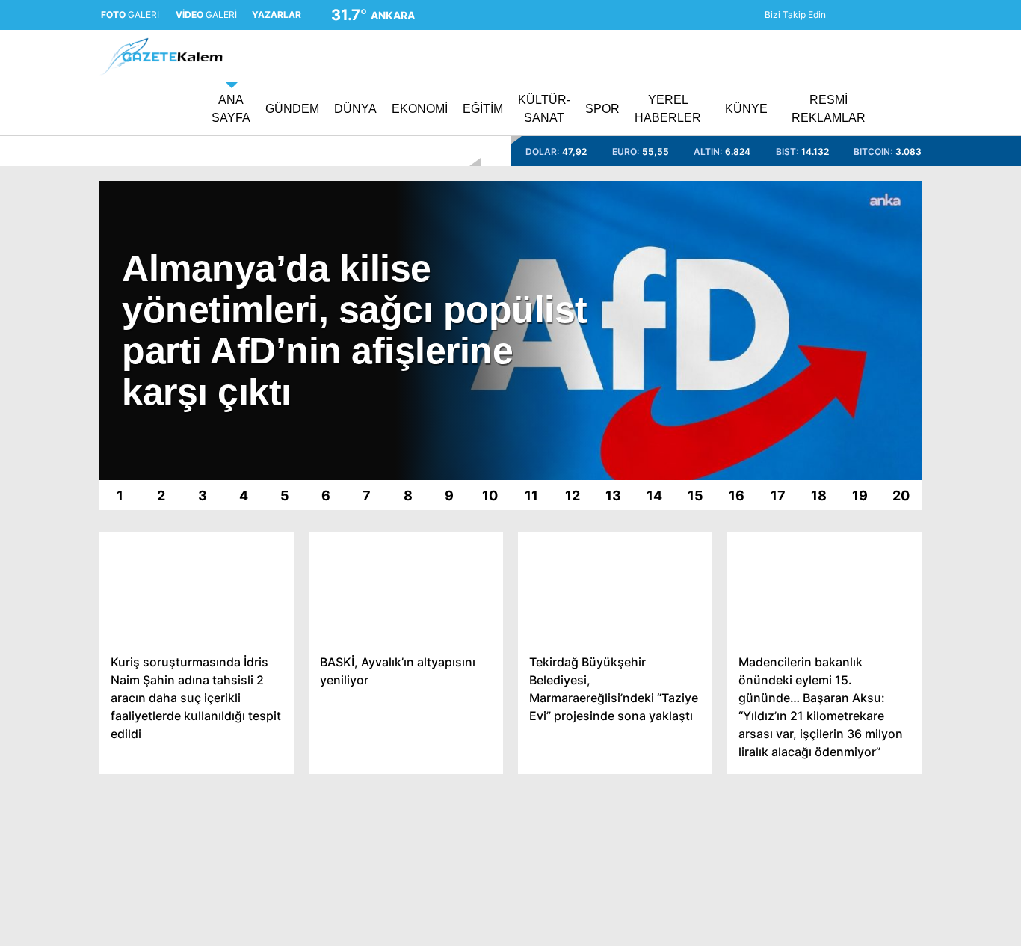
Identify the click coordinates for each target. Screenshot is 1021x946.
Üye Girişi (883, 240)
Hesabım (871, 729)
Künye (864, 669)
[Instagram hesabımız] (816, 15)
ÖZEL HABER (884, 580)
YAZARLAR (878, 550)
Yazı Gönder (879, 849)
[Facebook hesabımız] (776, 15)
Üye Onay (874, 819)
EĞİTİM (868, 460)
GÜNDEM (874, 340)
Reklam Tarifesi (887, 699)
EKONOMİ (876, 400)
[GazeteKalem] (161, 68)
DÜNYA (868, 370)
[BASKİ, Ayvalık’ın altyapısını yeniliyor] (406, 587)
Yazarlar (879, 177)
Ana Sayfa (884, 83)
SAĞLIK (869, 490)
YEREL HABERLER (898, 639)
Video (873, 146)
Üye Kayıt (873, 789)
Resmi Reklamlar (802, 108)
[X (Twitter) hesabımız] (796, 15)
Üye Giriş (872, 759)
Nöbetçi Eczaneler (907, 910)
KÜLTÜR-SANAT (891, 520)
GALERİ (139, 15)
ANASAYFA (878, 310)
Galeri (874, 114)
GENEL (868, 430)
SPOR (865, 609)
